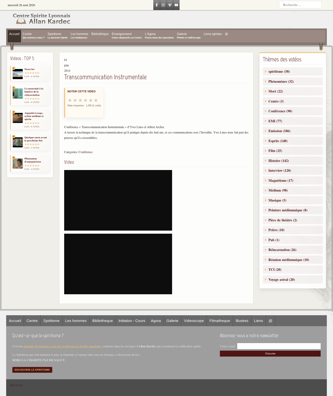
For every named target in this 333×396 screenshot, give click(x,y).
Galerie (172, 321)
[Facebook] (156, 5)
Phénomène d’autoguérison (32, 160)
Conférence (86, 152)
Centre (32, 321)
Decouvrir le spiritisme (32, 369)
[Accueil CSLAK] (38, 19)
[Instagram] (163, 5)
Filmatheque (219, 321)
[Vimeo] (169, 5)
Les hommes (76, 321)
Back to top (16, 385)
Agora (156, 321)
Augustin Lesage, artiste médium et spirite (33, 116)
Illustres (242, 321)
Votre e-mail (227, 346)
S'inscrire (270, 353)
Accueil (15, 321)
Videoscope (194, 321)
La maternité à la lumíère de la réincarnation (33, 91)
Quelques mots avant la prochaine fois (35, 139)
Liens (258, 321)
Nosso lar (29, 69)
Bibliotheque (102, 321)
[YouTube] (176, 5)
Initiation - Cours (132, 321)
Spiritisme (51, 321)
